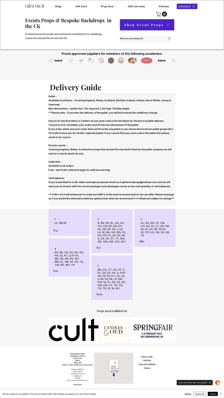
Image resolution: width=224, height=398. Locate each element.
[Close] (220, 394)
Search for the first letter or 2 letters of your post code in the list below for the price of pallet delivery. (106, 121)
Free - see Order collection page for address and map (79, 170)
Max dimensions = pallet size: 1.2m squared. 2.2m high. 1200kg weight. (89, 108)
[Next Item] (171, 330)
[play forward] (173, 60)
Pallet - (52, 96)
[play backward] (51, 60)
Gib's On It (34, 6)
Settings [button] (188, 394)
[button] (58, 6)
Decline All (199, 394)
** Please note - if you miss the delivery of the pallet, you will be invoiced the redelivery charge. (103, 112)
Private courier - (57, 145)
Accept (213, 394)
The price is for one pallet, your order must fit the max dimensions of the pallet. (93, 125)
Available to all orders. (61, 165)
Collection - (55, 161)
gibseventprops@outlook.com (139, 182)
